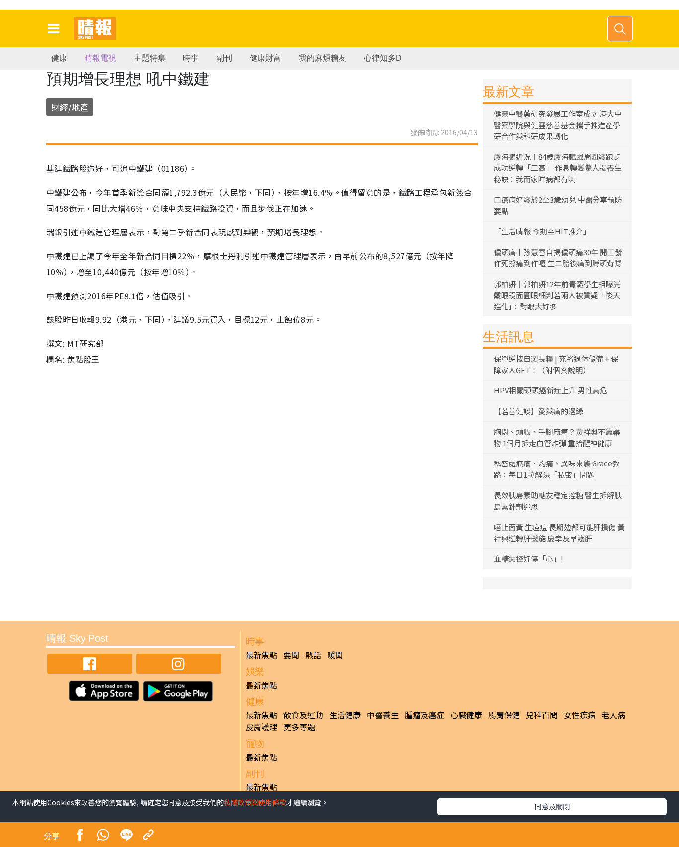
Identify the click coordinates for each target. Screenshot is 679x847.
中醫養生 (383, 715)
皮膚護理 (261, 727)
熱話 (313, 655)
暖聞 (335, 655)
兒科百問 (542, 715)
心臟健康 (466, 715)
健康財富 (265, 58)
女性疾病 (579, 715)
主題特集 (150, 58)
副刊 (224, 58)
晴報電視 (100, 58)
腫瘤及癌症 (424, 715)
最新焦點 (261, 655)
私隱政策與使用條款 (255, 802)
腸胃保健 (504, 715)
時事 (191, 58)
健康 (59, 58)
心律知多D (383, 58)
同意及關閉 (552, 806)
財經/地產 (69, 107)
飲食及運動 (303, 715)
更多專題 (299, 727)
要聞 (291, 655)
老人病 (613, 715)
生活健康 (345, 715)
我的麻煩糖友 (322, 58)
